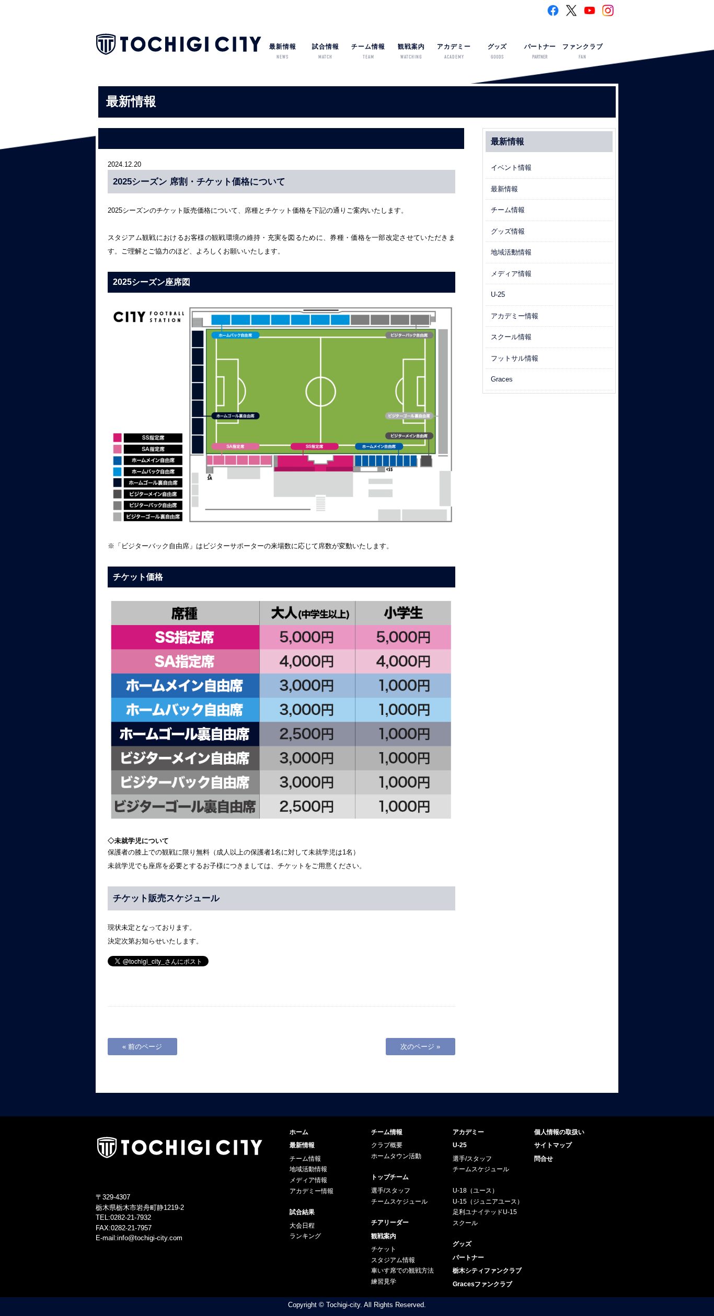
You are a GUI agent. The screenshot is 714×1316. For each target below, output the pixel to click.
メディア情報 (511, 274)
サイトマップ (553, 1145)
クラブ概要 (386, 1145)
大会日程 (302, 1225)
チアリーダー (390, 1222)
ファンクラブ (582, 51)
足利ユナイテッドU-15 (485, 1212)
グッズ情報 (508, 231)
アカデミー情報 (514, 316)
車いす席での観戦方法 (402, 1270)
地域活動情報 (511, 252)
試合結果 (302, 1212)
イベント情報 (511, 167)
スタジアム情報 (393, 1260)
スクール (465, 1223)
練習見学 (383, 1281)
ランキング (305, 1236)
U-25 (498, 294)
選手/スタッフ (390, 1190)
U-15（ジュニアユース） (488, 1201)
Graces (502, 379)
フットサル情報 (514, 358)
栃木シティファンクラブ (487, 1270)
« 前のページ (142, 1047)
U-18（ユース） (475, 1190)
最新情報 (282, 51)
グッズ (497, 51)
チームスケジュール (399, 1201)
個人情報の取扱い (559, 1132)
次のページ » (420, 1047)
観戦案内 (411, 51)
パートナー (540, 51)
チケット (383, 1249)
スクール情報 (511, 337)
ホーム (299, 1132)
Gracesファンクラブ (482, 1284)
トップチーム (390, 1177)
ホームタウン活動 (396, 1156)
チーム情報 (368, 51)
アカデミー (454, 51)
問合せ (543, 1158)
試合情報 (325, 51)
